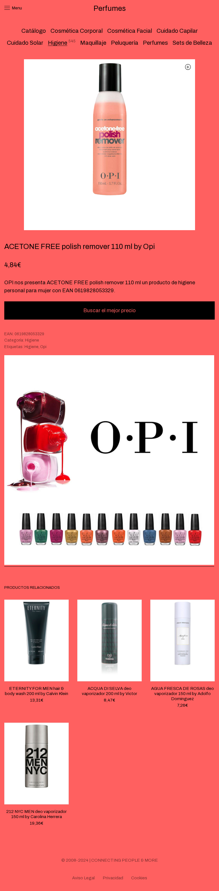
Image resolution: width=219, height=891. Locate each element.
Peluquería (124, 43)
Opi (43, 347)
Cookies (139, 878)
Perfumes (155, 43)
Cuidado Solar (25, 43)
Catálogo (33, 31)
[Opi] (109, 460)
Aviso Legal (83, 878)
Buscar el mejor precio (109, 310)
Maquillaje (93, 43)
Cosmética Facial (129, 31)
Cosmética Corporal (76, 31)
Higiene (57, 43)
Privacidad (113, 878)
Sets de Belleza (192, 43)
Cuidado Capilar (177, 31)
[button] (188, 67)
